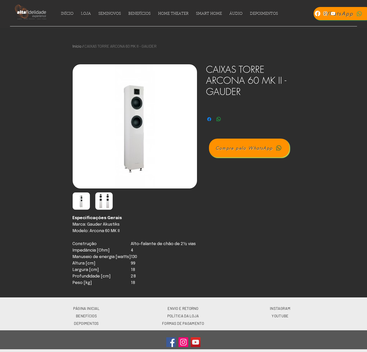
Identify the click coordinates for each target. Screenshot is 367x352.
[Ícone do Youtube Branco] (333, 13)
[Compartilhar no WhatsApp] (219, 119)
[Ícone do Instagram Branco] (325, 13)
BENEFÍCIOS (86, 316)
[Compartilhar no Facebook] (209, 119)
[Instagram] (183, 342)
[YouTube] (195, 342)
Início (77, 46)
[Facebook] (317, 13)
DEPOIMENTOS (86, 323)
